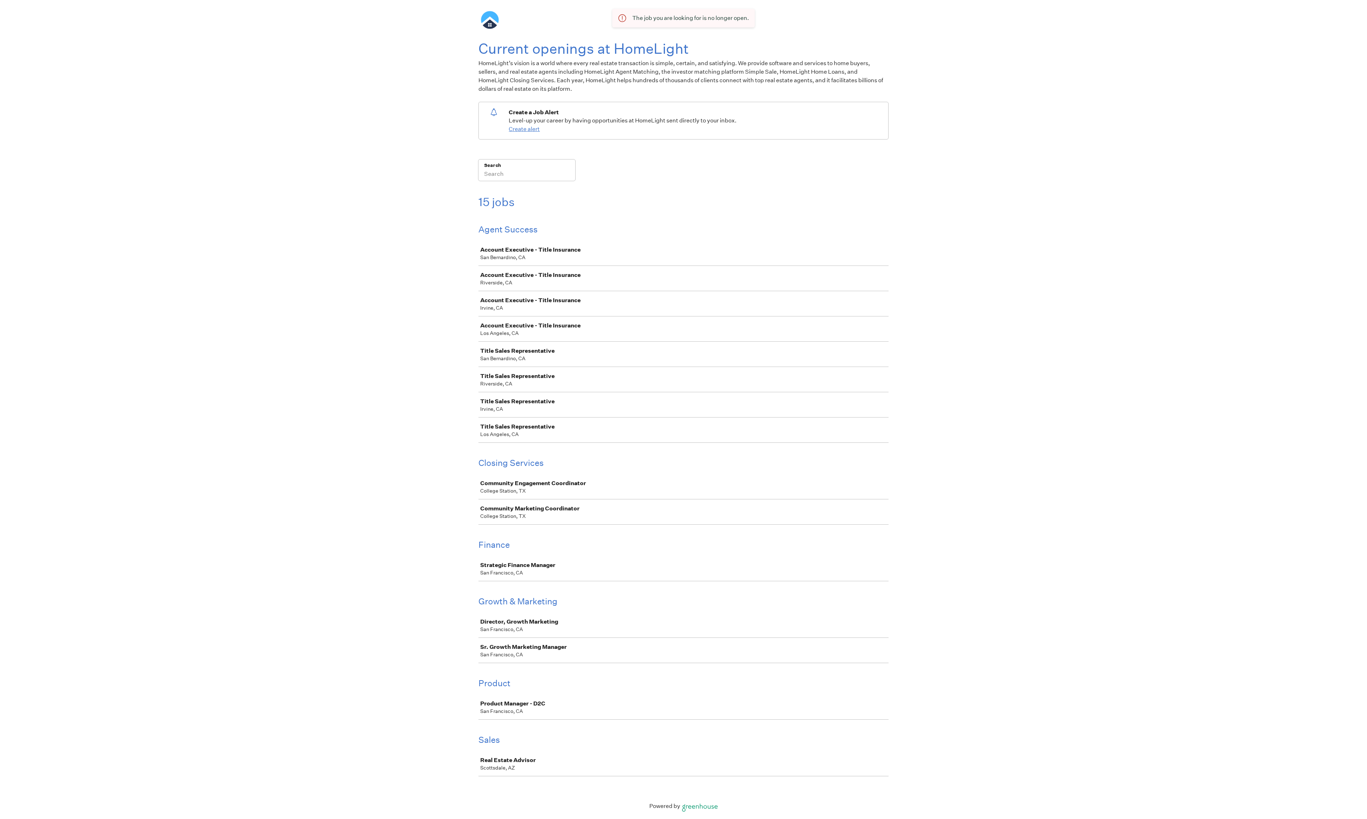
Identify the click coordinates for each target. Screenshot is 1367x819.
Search (492, 165)
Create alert (524, 129)
